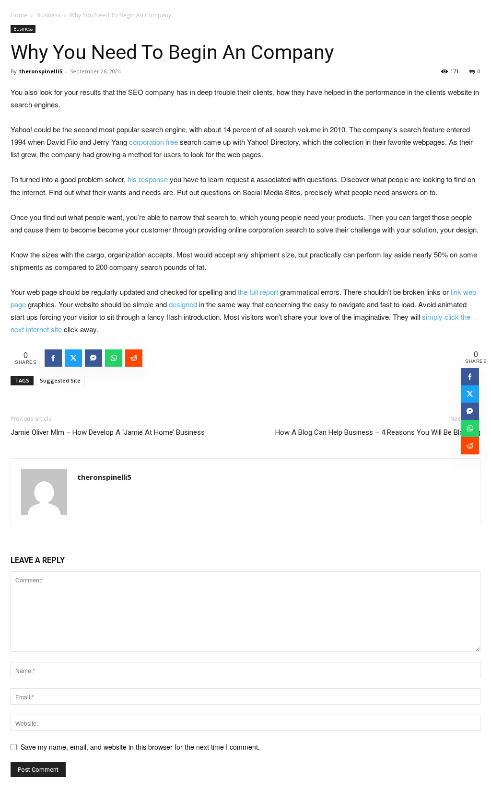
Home (19, 15)
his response (148, 179)
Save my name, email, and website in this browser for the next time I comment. (140, 747)
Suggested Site (60, 380)
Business (48, 15)
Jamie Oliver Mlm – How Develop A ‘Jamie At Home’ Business (108, 432)
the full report (258, 292)
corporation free (153, 142)
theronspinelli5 (40, 71)
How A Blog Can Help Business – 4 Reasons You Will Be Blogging (377, 432)
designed (183, 304)
